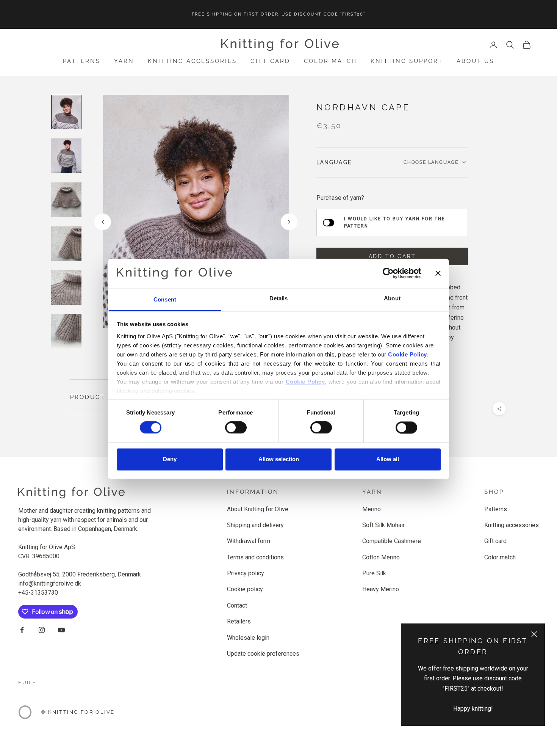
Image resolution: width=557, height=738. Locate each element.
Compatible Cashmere (391, 541)
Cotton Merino (381, 557)
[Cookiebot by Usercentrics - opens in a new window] (388, 273)
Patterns (81, 61)
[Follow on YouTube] (61, 630)
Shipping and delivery (255, 525)
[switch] (236, 428)
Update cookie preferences (263, 653)
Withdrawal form (248, 541)
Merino (371, 509)
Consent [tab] (164, 299)
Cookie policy (245, 589)
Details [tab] (278, 298)
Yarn (124, 61)
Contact (237, 605)
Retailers (239, 621)
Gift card (270, 61)
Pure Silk (374, 573)
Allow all (387, 459)
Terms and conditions (255, 557)
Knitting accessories (192, 61)
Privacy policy (245, 573)
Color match (330, 61)
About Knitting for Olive (257, 509)
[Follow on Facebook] (22, 630)
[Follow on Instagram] (41, 630)
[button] (289, 222)
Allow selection (278, 459)
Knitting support (407, 61)
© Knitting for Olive (78, 712)
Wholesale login (248, 637)
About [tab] (392, 298)
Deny (170, 459)
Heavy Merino (380, 589)
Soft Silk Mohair (383, 525)
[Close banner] (438, 273)
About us (475, 61)
